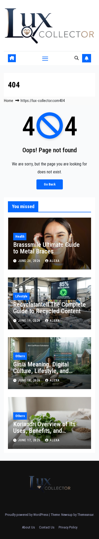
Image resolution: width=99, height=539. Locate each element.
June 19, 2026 (29, 320)
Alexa (55, 261)
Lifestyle (21, 296)
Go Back (49, 184)
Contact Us (46, 527)
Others (20, 356)
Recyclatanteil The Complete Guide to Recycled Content (49, 308)
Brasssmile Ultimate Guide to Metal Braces (46, 248)
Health (19, 236)
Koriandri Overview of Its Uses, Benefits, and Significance (44, 430)
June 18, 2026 (29, 380)
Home (8, 100)
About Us (28, 527)
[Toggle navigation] (45, 58)
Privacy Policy (68, 527)
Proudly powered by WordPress (27, 515)
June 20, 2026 (29, 261)
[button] (76, 58)
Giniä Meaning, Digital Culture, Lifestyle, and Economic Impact (41, 371)
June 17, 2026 (29, 440)
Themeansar (85, 515)
